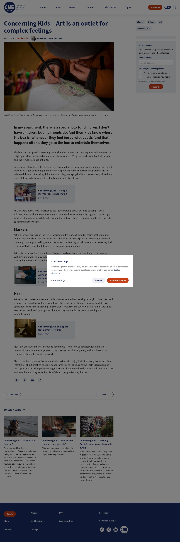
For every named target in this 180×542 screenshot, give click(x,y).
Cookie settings (58, 280)
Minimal (98, 280)
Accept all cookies (118, 280)
